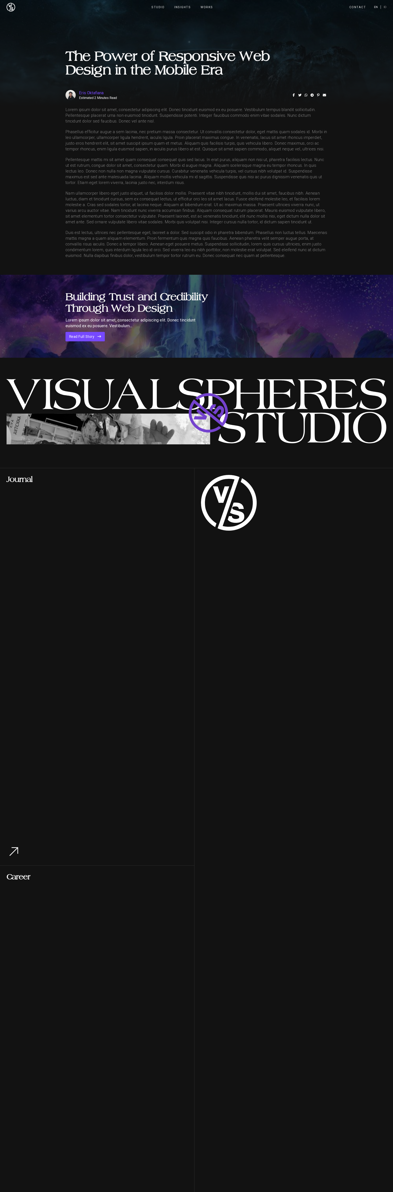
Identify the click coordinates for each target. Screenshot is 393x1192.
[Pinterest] (318, 95)
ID (385, 7)
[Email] (324, 95)
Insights (182, 7)
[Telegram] (312, 95)
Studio (158, 7)
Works (207, 7)
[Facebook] (294, 95)
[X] (300, 95)
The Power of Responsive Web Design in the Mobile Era (168, 63)
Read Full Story (81, 337)
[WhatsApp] (306, 95)
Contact (357, 7)
